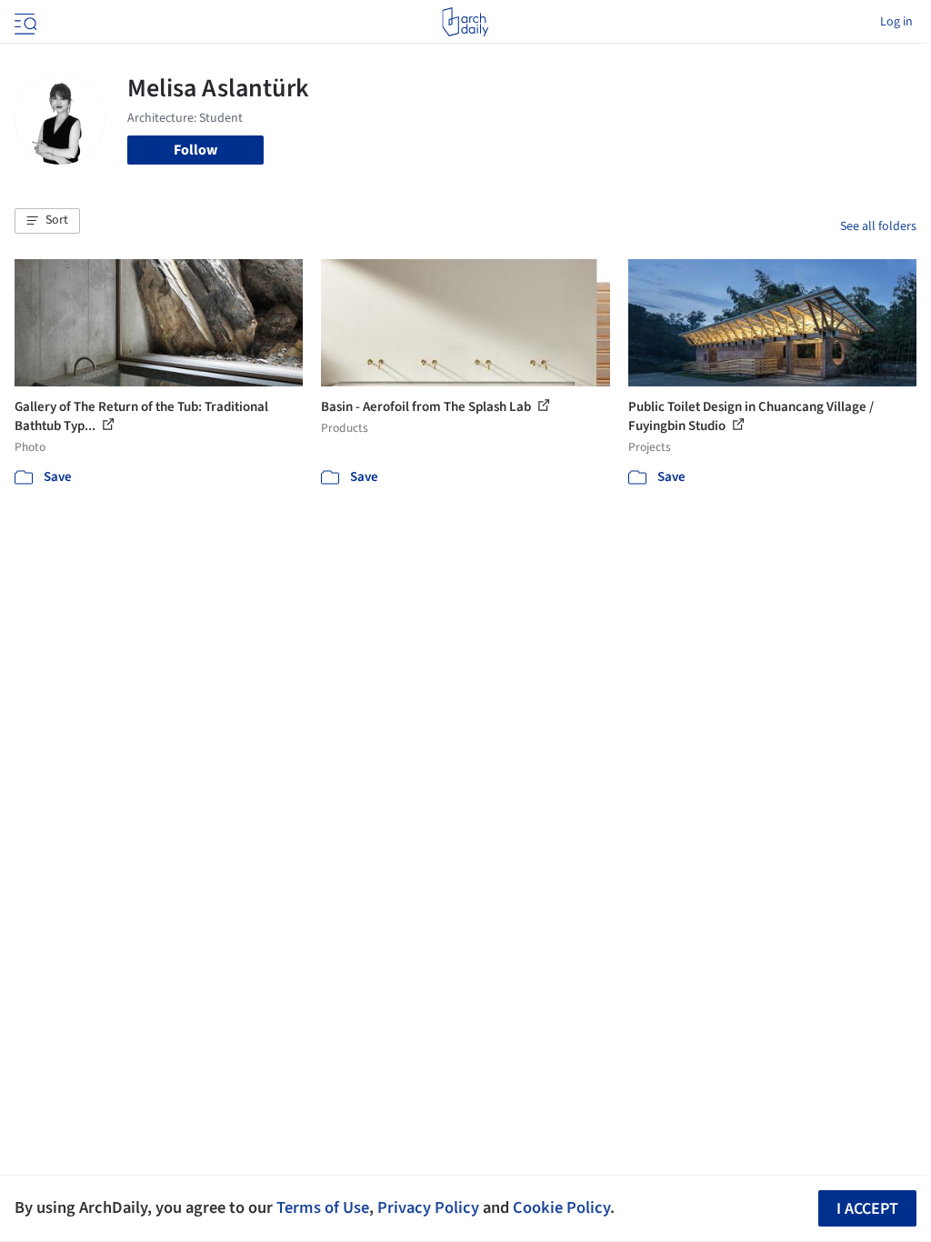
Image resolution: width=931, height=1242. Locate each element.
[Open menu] (23, 22)
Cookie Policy (561, 1207)
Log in (896, 21)
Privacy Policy (428, 1207)
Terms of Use (322, 1207)
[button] (47, 221)
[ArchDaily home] (465, 21)
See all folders (878, 226)
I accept (867, 1208)
